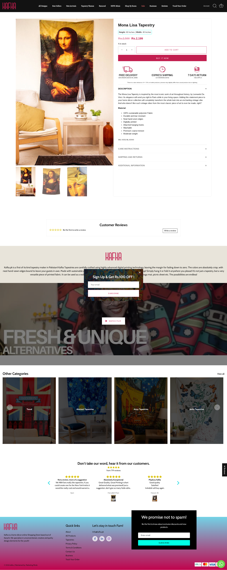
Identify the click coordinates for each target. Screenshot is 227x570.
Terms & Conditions (73, 548)
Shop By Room (130, 6)
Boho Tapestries (196, 409)
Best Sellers (56, 6)
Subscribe (113, 293)
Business (153, 6)
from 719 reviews (114, 470)
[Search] (215, 6)
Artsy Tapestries (141, 409)
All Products (71, 536)
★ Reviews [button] (224, 469)
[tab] (126, 88)
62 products (141, 412)
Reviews (165, 6)
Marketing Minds (31, 565)
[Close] (140, 272)
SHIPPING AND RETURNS (130, 157)
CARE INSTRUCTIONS (128, 149)
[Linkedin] (102, 538)
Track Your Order (179, 6)
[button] (10, 407)
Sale (143, 6)
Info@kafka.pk (98, 532)
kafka (12, 565)
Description (125, 89)
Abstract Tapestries (85, 409)
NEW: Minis (115, 6)
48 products (29, 412)
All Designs (43, 6)
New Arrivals (71, 6)
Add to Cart (172, 50)
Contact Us (70, 552)
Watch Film (115, 321)
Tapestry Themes (87, 6)
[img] (114, 467)
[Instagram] (109, 538)
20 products (197, 412)
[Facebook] (95, 538)
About (68, 532)
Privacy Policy (71, 544)
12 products (85, 412)
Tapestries (70, 540)
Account (206, 6)
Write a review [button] (170, 230)
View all (220, 374)
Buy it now (162, 58)
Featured (102, 6)
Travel (29, 409)
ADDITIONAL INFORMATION (131, 165)
